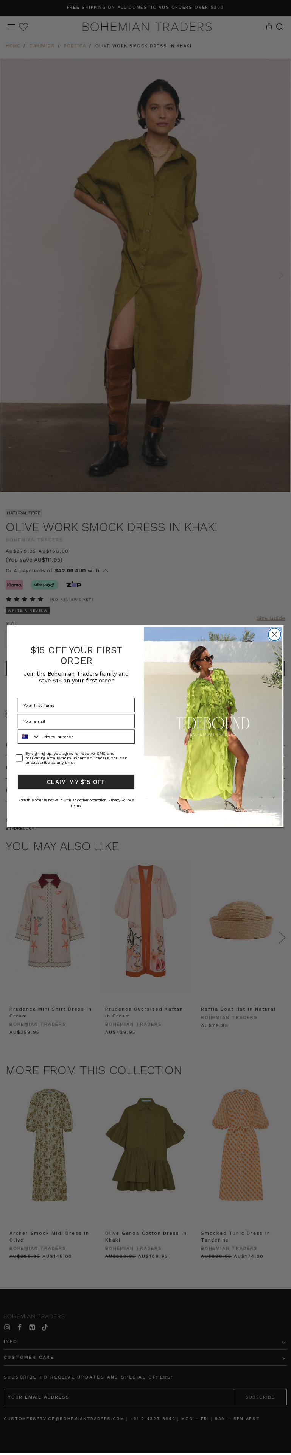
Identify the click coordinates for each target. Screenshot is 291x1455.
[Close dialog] (274, 634)
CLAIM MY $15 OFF (76, 782)
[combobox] (29, 737)
